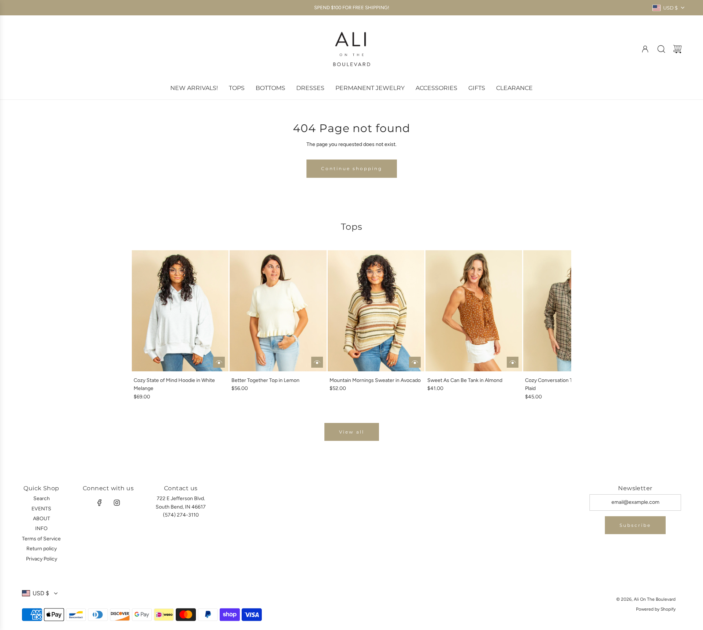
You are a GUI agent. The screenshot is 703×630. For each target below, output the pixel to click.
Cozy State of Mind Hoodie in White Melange (174, 384)
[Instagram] (117, 503)
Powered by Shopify (656, 609)
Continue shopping (351, 168)
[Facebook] (100, 503)
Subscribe (635, 525)
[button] (149, 325)
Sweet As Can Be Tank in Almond (464, 380)
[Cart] (677, 49)
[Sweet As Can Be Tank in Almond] (473, 310)
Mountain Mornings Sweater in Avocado (375, 380)
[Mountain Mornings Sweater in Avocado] (376, 310)
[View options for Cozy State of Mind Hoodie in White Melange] (219, 362)
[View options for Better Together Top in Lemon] (317, 362)
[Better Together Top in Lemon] (278, 310)
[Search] (661, 49)
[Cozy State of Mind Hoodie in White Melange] (180, 310)
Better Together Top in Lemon (265, 380)
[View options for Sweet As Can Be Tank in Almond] (512, 362)
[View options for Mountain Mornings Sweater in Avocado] (415, 362)
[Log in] (645, 49)
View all (351, 432)
